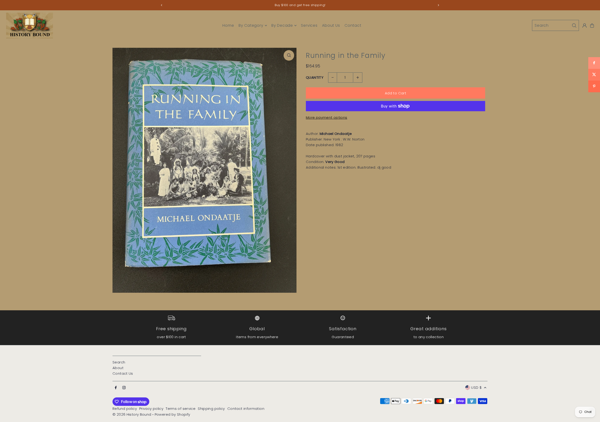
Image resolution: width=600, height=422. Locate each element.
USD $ (476, 387)
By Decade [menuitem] (282, 25)
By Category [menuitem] (251, 25)
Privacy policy (151, 408)
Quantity (314, 77)
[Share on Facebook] (594, 63)
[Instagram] (124, 388)
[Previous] (161, 5)
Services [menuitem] (309, 25)
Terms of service (180, 408)
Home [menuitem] (228, 25)
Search (118, 362)
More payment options (326, 117)
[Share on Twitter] (594, 75)
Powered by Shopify (172, 414)
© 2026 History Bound (131, 414)
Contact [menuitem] (353, 25)
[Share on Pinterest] (594, 86)
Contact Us (122, 373)
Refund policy (124, 408)
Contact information (245, 408)
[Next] (438, 5)
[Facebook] (116, 388)
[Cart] (592, 25)
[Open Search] (555, 25)
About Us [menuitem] (331, 25)
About (118, 367)
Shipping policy (211, 408)
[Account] (584, 25)
